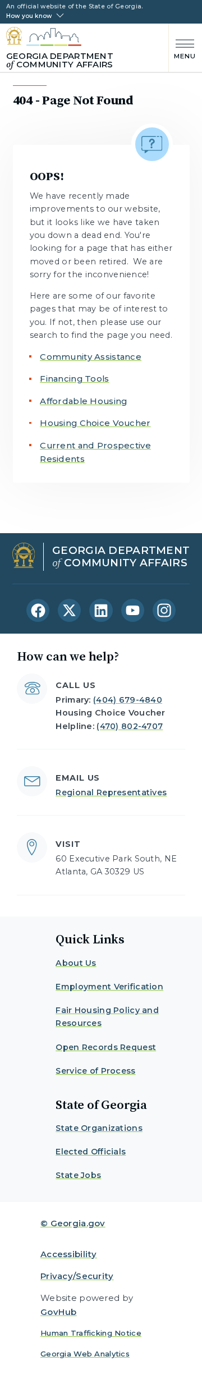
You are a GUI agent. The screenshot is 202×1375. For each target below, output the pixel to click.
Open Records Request (106, 1047)
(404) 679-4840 (127, 700)
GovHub (58, 1312)
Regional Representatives (111, 792)
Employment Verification (109, 987)
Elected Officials (91, 1152)
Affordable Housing (83, 401)
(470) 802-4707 (130, 726)
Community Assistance (90, 356)
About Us (76, 963)
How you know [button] (29, 16)
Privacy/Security (77, 1276)
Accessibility (68, 1254)
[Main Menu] (182, 48)
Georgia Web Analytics (85, 1353)
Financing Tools (74, 378)
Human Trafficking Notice (90, 1332)
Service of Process (95, 1071)
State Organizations (99, 1128)
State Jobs (78, 1175)
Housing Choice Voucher (95, 423)
